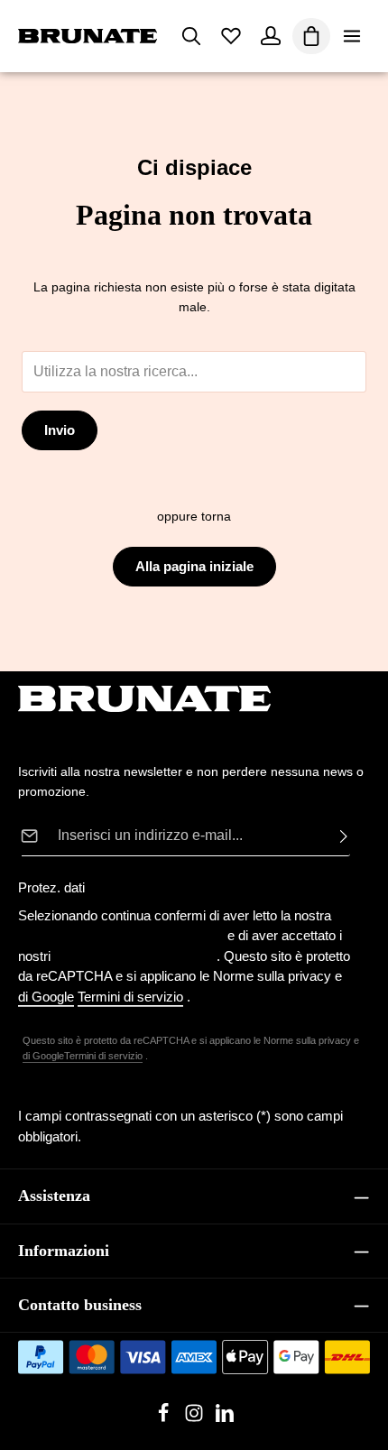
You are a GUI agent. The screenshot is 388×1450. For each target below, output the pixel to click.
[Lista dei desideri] (231, 36)
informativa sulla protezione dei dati (121, 935)
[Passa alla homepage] (87, 36)
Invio (59, 430)
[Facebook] (165, 1418)
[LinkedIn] (225, 1418)
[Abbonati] (338, 836)
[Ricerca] (191, 36)
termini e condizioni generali (135, 956)
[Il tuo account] (271, 36)
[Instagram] (196, 1418)
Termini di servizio (103, 1055)
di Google (43, 1055)
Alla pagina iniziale (194, 566)
